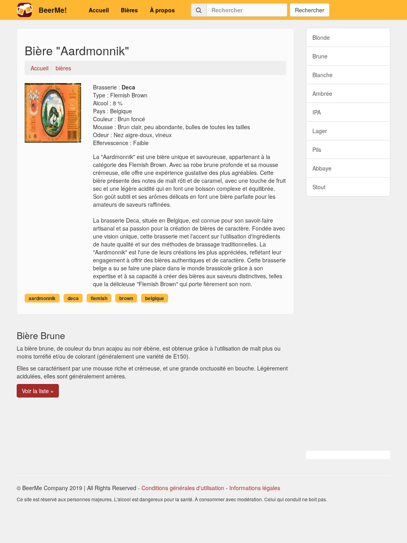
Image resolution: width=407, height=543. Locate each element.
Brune (320, 56)
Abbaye (321, 168)
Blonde (321, 37)
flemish (99, 298)
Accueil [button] (99, 10)
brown (126, 298)
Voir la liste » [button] (38, 391)
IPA (316, 112)
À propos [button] (162, 10)
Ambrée (322, 93)
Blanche (322, 75)
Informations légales (254, 488)
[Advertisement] (348, 323)
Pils (316, 149)
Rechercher (309, 10)
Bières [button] (129, 10)
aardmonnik (42, 298)
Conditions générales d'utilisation (182, 488)
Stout (319, 187)
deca (73, 298)
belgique (154, 298)
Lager (319, 131)
